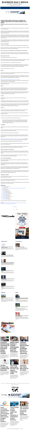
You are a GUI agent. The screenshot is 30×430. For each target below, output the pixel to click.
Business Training (22, 420)
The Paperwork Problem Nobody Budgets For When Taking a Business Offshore (7, 247)
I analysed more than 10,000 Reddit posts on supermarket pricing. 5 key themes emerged (15, 50)
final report (4, 186)
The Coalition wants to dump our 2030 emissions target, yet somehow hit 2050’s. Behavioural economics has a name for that (21, 299)
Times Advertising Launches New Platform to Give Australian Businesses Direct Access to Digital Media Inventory (4, 414)
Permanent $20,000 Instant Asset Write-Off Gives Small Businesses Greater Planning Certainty (4, 348)
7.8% (11, 45)
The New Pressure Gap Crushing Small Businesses (4, 368)
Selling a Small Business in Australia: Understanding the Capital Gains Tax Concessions (14, 347)
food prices (4, 195)
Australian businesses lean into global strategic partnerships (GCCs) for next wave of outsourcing (24, 348)
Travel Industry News (12, 425)
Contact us (2, 383)
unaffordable (2, 98)
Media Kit (13, 384)
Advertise (26, 383)
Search (28, 383)
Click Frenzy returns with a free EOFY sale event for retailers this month (14, 369)
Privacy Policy (22, 383)
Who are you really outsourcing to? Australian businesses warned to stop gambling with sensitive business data (7, 263)
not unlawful (4, 198)
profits (13, 52)
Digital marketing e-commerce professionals (11, 383)
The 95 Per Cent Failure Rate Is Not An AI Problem (24, 368)
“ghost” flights (4, 192)
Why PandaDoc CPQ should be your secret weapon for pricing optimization (24, 411)
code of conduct (11, 170)
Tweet (14, 209)
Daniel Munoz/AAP (11, 81)
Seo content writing (19, 383)
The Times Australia (16, 384)
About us (5, 383)
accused (3, 73)
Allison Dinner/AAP (24, 139)
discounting (12, 60)
